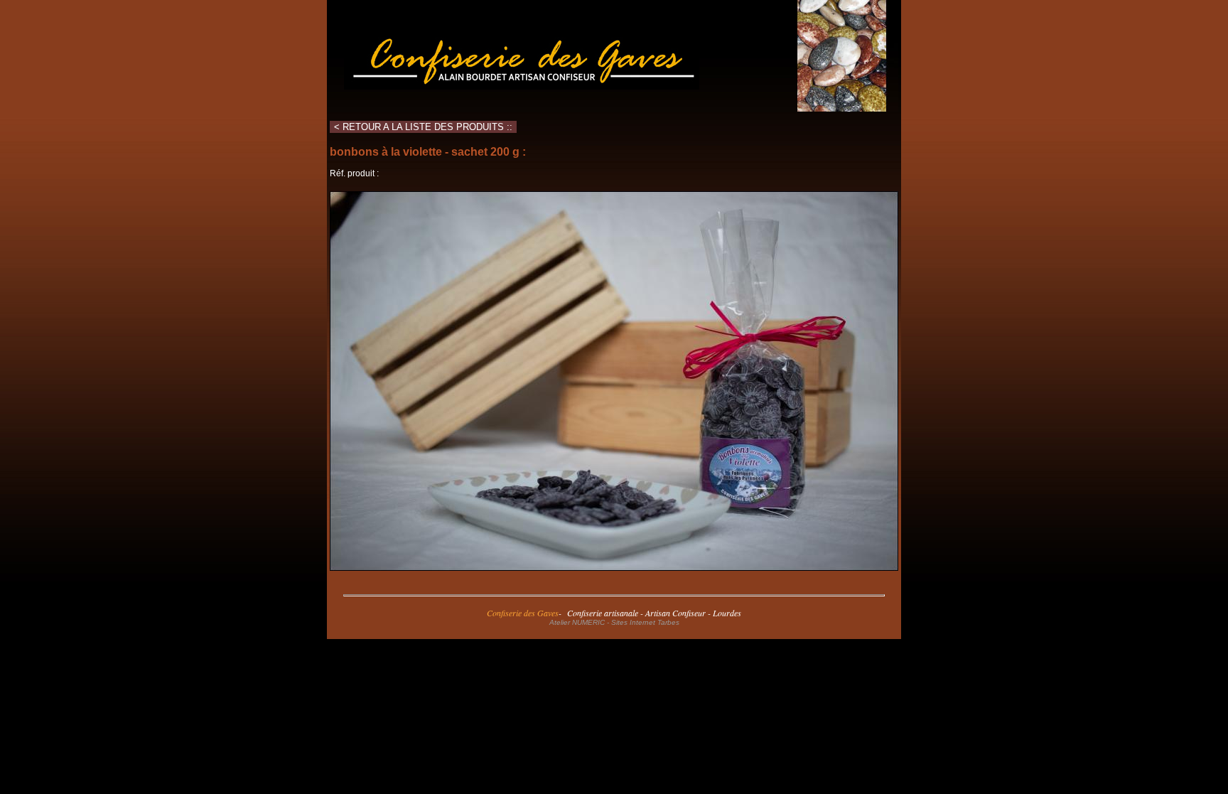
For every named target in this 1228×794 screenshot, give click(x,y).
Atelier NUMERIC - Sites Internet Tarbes (614, 622)
